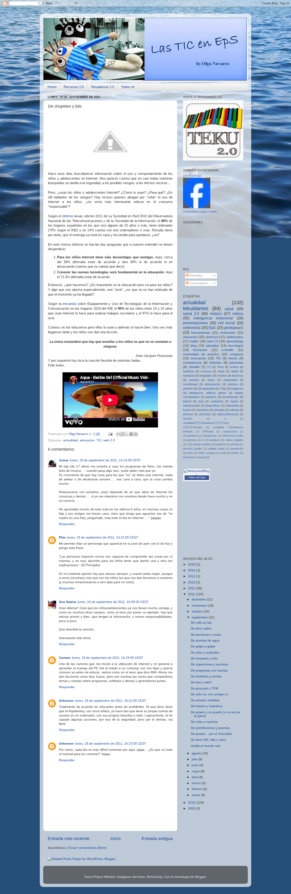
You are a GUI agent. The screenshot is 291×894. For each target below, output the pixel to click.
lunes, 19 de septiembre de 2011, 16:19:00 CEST (107, 657)
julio (195, 759)
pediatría (221, 444)
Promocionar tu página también (200, 211)
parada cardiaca (202, 444)
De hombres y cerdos (206, 676)
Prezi (220, 367)
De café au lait (201, 622)
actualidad (70, 440)
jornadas (219, 410)
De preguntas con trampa (209, 670)
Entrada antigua (157, 838)
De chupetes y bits (204, 658)
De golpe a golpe (203, 646)
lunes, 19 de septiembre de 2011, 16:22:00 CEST (110, 700)
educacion (87, 440)
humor (187, 410)
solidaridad (230, 380)
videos (238, 313)
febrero (197, 789)
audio (221, 371)
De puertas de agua (205, 640)
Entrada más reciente (69, 838)
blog (194, 345)
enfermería (191, 328)
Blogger (200, 877)
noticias (234, 410)
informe (67, 216)
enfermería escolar (232, 435)
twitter (194, 341)
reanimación (236, 448)
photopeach (233, 328)
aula (201, 401)
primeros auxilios (192, 448)
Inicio (115, 838)
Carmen (65, 657)
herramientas (200, 332)
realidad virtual (216, 448)
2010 (192, 802)
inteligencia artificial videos (207, 393)
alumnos (212, 337)
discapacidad (206, 388)
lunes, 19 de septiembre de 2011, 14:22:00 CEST (102, 537)
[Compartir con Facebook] (131, 434)
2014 (192, 576)
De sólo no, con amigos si (209, 694)
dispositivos (213, 405)
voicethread (190, 384)
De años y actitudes (205, 652)
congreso (236, 354)
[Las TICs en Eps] (196, 207)
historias (215, 362)
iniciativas (214, 440)
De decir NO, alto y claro (208, 739)
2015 (192, 570)
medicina (188, 371)
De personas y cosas (206, 634)
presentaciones (195, 323)
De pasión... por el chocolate (211, 734)
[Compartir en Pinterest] (135, 434)
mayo (196, 771)
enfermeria (232, 405)
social (223, 453)
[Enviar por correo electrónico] (118, 434)
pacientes (236, 362)
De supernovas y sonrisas (209, 664)
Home (52, 87)
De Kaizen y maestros (206, 706)
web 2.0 (109, 440)
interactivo (202, 410)
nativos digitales (234, 440)
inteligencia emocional (213, 318)
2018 (192, 564)
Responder (67, 524)
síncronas (205, 414)
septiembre (200, 617)
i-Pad (222, 388)
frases (232, 358)
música (216, 313)
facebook (188, 375)
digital (234, 371)
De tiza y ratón (201, 682)
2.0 (209, 367)
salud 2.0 (191, 313)
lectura (234, 367)
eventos (194, 380)
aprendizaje (234, 341)
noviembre (200, 605)
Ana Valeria (67, 602)
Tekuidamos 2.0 (102, 87)
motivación (228, 332)
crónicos (233, 384)
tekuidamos (195, 308)
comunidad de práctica (201, 354)
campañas (217, 401)
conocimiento (190, 435)
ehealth (194, 367)
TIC (99, 440)
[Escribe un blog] (122, 434)
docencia (237, 375)
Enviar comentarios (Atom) (87, 848)
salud (229, 309)
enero (196, 795)
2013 (192, 582)
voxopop (201, 457)
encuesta (69, 304)
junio (195, 765)
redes (190, 453)
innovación (198, 358)
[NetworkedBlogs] (196, 475)
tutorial (187, 401)
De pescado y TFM (204, 688)
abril (195, 777)
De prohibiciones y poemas (210, 728)
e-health (227, 350)
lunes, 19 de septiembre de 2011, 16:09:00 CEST (113, 602)
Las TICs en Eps (192, 175)
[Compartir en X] (127, 434)
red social (226, 323)
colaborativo (234, 337)
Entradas (195, 275)
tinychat (187, 457)
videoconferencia (227, 414)
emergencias (210, 435)
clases (234, 401)
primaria (235, 444)
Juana (63, 460)
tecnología (235, 345)
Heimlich (187, 418)
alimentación (213, 384)
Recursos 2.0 (74, 87)
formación (200, 350)
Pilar (62, 537)
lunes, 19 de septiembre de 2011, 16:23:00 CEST (110, 743)
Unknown (66, 700)
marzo (197, 783)
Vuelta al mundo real (205, 746)
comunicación (191, 405)
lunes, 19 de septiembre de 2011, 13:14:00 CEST (105, 460)
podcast (188, 414)
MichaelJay (155, 877)
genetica (192, 440)
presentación (230, 397)
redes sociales (206, 453)
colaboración (230, 431)
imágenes (237, 388)
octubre (197, 611)
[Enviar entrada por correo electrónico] (110, 434)
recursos (206, 371)
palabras (211, 397)
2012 (192, 588)
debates (188, 388)
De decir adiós (201, 628)
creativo (222, 375)
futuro (211, 380)
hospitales (205, 375)
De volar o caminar (204, 722)
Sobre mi (128, 87)
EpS (212, 328)
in (203, 440)
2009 (192, 808)
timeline (235, 453)
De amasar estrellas (205, 700)
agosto (197, 753)
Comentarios (198, 283)
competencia (192, 362)
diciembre (199, 599)
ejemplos (212, 345)
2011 (192, 594)
